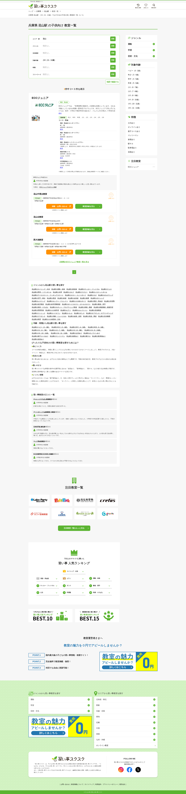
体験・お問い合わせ (59, 206)
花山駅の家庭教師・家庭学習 (103, 307)
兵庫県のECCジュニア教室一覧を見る (74, 262)
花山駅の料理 (36, 319)
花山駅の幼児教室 (38, 304)
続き (60, 113)
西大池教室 (38, 240)
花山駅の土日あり (76, 333)
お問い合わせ (65, 784)
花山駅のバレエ (67, 313)
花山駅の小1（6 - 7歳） (40, 330)
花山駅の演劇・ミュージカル (56, 316)
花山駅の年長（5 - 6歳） (96, 327)
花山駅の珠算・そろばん (40, 307)
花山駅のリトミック (38, 313)
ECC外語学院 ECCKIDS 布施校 (43, 454)
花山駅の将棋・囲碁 (85, 307)
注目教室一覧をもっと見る (74, 528)
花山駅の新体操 (71, 289)
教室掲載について (77, 784)
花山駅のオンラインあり (91, 333)
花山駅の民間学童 (38, 310)
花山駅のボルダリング (105, 295)
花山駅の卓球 (57, 292)
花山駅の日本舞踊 (104, 316)
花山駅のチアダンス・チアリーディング (99, 313)
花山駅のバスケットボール (98, 292)
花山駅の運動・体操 (58, 289)
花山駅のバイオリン (53, 313)
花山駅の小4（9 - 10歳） (92, 330)
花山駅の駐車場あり (99, 336)
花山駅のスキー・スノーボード (75, 295)
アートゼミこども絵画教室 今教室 (44, 412)
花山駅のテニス (106, 289)
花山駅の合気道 (73, 298)
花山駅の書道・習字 (99, 304)
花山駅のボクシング (97, 298)
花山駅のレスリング (38, 301)
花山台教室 (38, 217)
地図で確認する (113, 82)
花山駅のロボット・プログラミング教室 (63, 307)
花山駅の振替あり (72, 336)
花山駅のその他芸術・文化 (51, 319)
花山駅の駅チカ (85, 336)
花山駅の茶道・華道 (90, 316)
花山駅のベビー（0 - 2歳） (41, 327)
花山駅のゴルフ (68, 292)
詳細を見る (89, 206)
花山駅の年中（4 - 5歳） (78, 327)
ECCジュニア (40, 97)
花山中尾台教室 (40, 194)
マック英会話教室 (39, 441)
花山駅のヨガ (92, 295)
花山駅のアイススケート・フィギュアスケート (47, 295)
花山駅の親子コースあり (40, 336)
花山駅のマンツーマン (57, 336)
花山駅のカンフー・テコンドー (57, 301)
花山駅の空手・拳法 (38, 298)
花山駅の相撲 (84, 298)
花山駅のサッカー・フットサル (89, 289)
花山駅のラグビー (81, 292)
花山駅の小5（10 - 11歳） (40, 333)
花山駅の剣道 (61, 298)
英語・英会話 (64, 102)
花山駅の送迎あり (38, 339)
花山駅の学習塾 (109, 301)
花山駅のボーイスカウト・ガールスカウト (76, 304)
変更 (112, 39)
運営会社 (122, 784)
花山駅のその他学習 (52, 310)
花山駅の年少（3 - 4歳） (59, 327)
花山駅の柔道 (51, 298)
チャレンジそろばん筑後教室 (42, 399)
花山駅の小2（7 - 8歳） (57, 330)
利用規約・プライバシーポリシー (106, 784)
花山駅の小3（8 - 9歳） (75, 330)
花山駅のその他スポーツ (77, 301)
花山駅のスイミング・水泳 (41, 289)
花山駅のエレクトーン (80, 310)
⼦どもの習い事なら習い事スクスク (93, 792)
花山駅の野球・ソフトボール (41, 292)
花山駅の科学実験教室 (52, 304)
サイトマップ (89, 784)
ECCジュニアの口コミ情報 (48, 187)
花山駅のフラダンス (38, 316)
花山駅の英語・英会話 (95, 301)
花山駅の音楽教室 (95, 310)
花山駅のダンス (79, 313)
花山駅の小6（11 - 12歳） (59, 333)
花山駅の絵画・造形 (74, 316)
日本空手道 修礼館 (39, 426)
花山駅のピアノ (65, 310)
